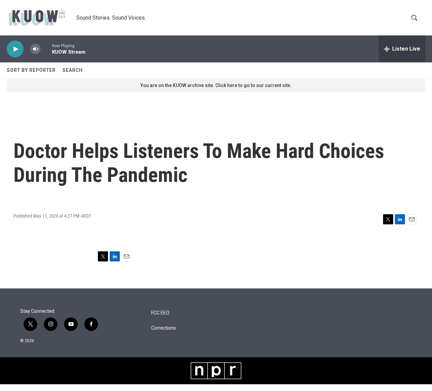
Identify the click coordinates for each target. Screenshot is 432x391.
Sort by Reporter (31, 70)
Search (72, 70)
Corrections (163, 328)
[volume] (35, 49)
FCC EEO (160, 312)
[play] (15, 49)
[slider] (46, 48)
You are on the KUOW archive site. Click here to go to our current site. (216, 85)
